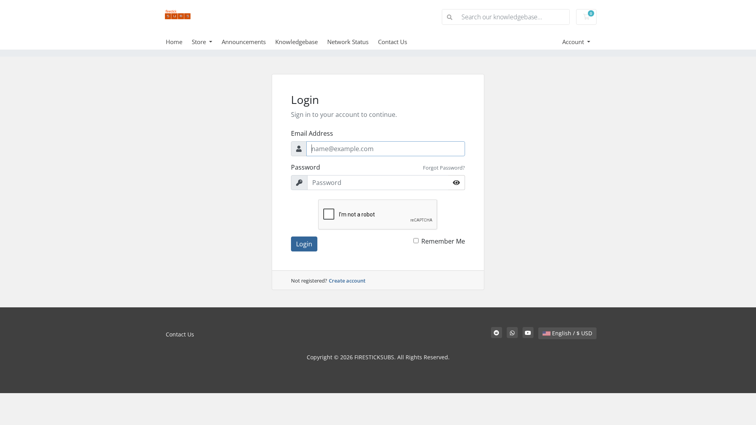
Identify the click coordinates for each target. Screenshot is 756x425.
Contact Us (392, 42)
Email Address (312, 133)
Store (200, 42)
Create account (347, 280)
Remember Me (443, 241)
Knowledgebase (296, 42)
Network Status (348, 42)
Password (305, 167)
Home (174, 42)
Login (304, 244)
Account (574, 42)
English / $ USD (571, 333)
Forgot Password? (444, 167)
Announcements (244, 42)
